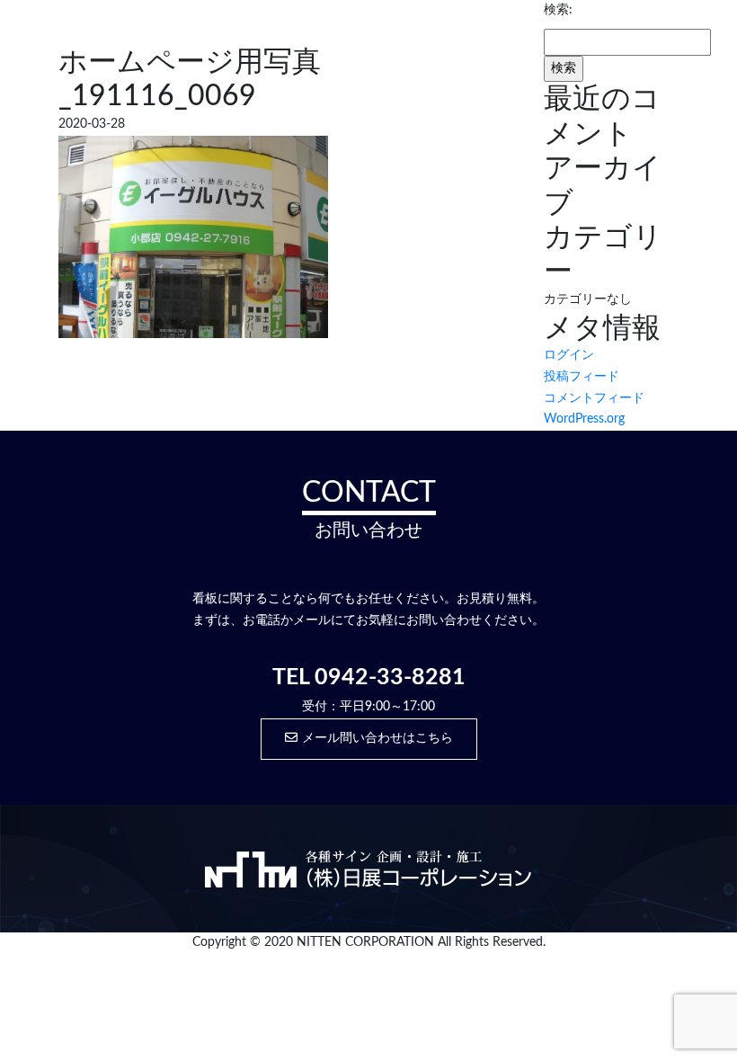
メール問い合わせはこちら (377, 738)
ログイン (569, 355)
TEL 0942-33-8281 (369, 677)
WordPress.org (584, 419)
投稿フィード (581, 376)
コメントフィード (594, 398)
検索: (558, 10)
